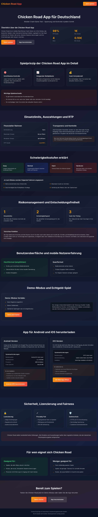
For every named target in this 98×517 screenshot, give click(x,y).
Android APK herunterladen (15, 384)
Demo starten (38, 499)
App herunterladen (25, 42)
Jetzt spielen (90, 4)
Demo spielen (8, 42)
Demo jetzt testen (13, 315)
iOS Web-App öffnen (62, 380)
